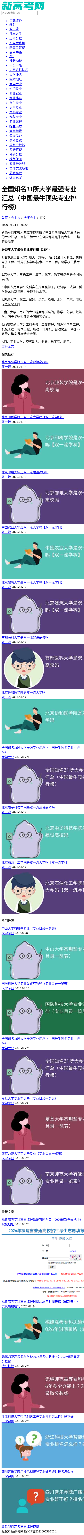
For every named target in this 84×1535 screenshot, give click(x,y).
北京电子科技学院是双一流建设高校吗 (28, 807)
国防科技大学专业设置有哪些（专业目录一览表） (36, 983)
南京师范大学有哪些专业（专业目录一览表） (33, 1153)
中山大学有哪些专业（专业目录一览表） (30, 928)
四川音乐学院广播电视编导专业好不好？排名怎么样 (37, 1471)
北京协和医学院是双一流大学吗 (23, 692)
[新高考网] (23, 9)
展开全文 (8, 346)
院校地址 (8, 1224)
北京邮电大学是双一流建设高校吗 (25, 472)
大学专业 (30, 218)
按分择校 (8, 1366)
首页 (5, 218)
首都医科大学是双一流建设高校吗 (25, 637)
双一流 (6, 366)
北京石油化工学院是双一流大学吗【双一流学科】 (36, 862)
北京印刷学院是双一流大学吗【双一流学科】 (33, 417)
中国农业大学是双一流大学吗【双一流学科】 (33, 527)
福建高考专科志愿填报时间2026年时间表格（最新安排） (41, 1301)
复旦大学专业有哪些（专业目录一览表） (30, 1098)
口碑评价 (8, 1421)
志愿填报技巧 (11, 1306)
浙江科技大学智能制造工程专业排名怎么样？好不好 (37, 1416)
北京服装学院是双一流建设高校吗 (25, 362)
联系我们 (8, 1526)
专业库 (16, 218)
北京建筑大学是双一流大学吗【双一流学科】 (33, 582)
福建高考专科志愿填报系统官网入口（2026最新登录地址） (42, 1219)
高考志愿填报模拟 (26, 1526)
